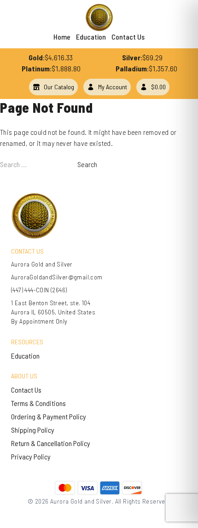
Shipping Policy (32, 429)
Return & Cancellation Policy (50, 443)
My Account (112, 87)
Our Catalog (59, 87)
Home (61, 36)
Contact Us (128, 36)
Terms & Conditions (38, 403)
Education (91, 36)
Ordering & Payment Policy (48, 416)
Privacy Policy (31, 456)
